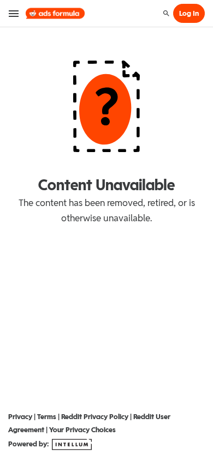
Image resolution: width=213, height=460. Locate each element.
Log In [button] (189, 13)
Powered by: (29, 444)
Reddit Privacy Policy (94, 417)
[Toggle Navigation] (14, 13)
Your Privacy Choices (82, 430)
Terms (46, 417)
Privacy (20, 417)
